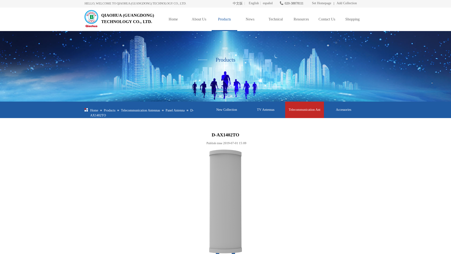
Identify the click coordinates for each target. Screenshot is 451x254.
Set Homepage (321, 3)
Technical (275, 19)
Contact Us (327, 19)
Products (224, 19)
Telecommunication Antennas (140, 110)
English (254, 3)
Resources (301, 19)
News (250, 19)
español (268, 3)
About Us (199, 19)
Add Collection (347, 3)
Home (173, 19)
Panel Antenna (175, 110)
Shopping (352, 19)
